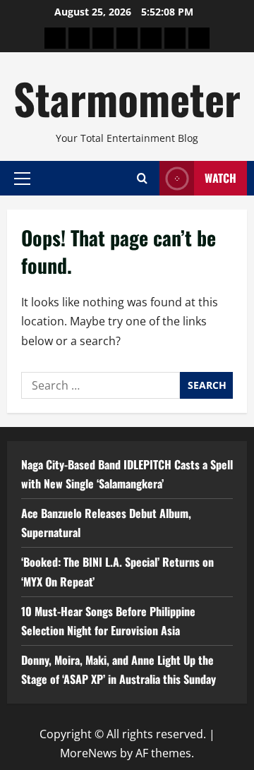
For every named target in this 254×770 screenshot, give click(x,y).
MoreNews (88, 753)
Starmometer (127, 97)
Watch (220, 177)
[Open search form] (142, 178)
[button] (22, 178)
